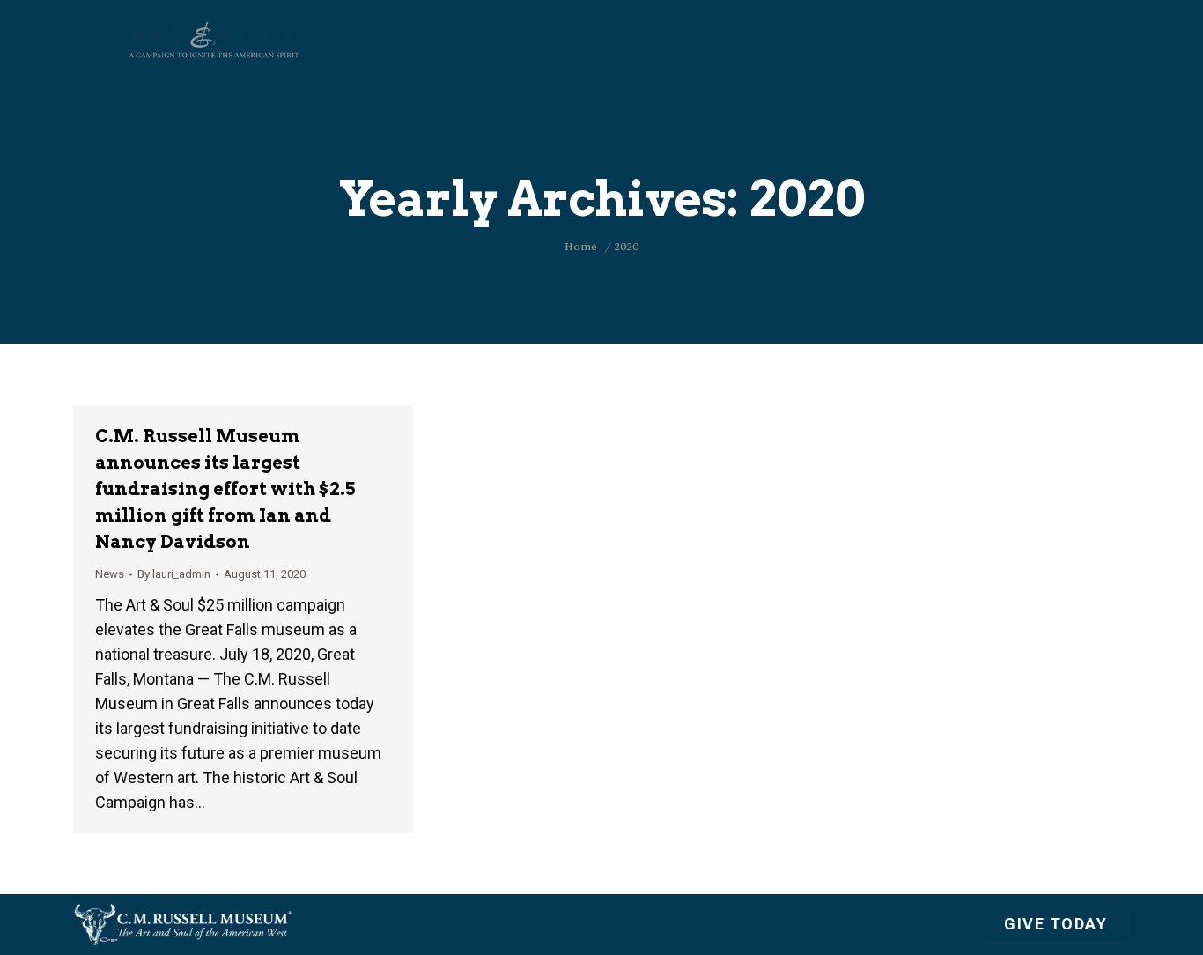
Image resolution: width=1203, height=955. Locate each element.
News (109, 574)
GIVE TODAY (1055, 923)
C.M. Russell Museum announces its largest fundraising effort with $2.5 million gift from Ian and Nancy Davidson (225, 489)
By (173, 574)
